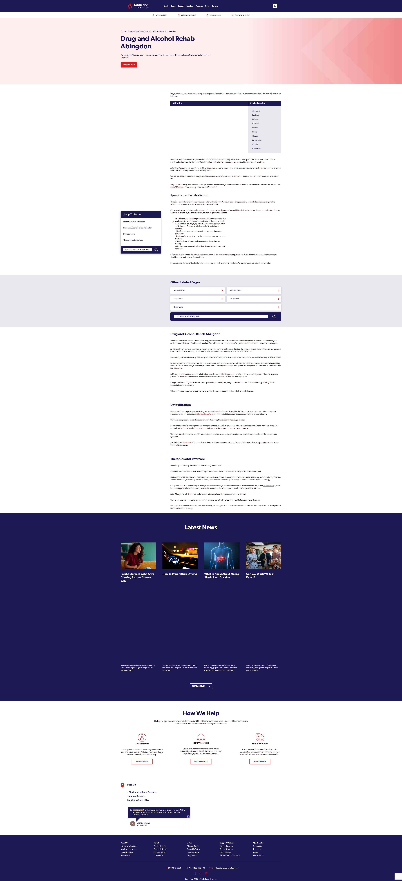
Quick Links (258, 843)
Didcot (255, 128)
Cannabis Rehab (160, 849)
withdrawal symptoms (204, 414)
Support (181, 6)
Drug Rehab (234, 299)
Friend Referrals (226, 849)
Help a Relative (200, 761)
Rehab (166, 6)
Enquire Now (129, 65)
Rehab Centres (127, 852)
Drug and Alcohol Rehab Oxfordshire (143, 32)
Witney (255, 145)
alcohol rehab (217, 160)
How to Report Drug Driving (179, 574)
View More (179, 307)
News (207, 6)
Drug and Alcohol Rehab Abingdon (137, 228)
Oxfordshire (257, 140)
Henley (255, 132)
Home (123, 32)
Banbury (255, 115)
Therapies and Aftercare (133, 240)
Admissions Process (128, 846)
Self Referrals (225, 852)
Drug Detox (178, 299)
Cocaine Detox (193, 852)
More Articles (198, 686)
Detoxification (129, 234)
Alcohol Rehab (179, 290)
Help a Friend (260, 761)
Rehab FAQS (258, 856)
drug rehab (231, 160)
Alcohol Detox (235, 290)
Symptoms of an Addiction (134, 222)
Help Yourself (142, 761)
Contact (215, 6)
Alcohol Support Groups (230, 856)
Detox (173, 6)
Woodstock (256, 149)
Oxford (255, 136)
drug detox (187, 443)
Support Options (227, 843)
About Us (199, 6)
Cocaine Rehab (160, 852)
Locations (189, 6)
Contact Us (257, 846)
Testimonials (125, 856)
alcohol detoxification (216, 412)
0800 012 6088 (176, 187)
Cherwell (255, 124)
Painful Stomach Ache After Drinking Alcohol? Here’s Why (137, 577)
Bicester (255, 119)
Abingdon (177, 103)
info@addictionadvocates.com (225, 868)
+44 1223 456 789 (197, 868)
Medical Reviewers (128, 849)
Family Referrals (226, 846)
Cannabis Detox (193, 849)
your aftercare (268, 486)
